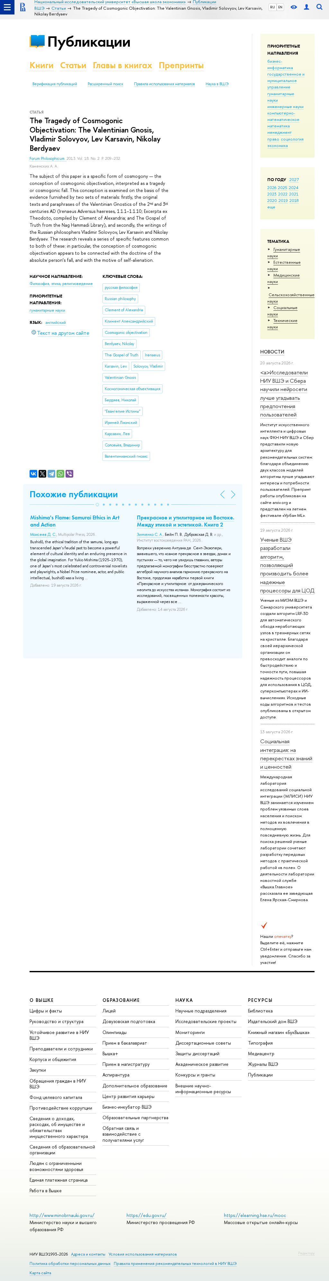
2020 (272, 200)
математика (278, 126)
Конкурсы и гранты (195, 1075)
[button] (97, 504)
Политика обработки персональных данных (70, 1263)
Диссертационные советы (203, 1043)
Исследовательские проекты (205, 1021)
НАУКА (184, 1000)
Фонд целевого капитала (56, 1097)
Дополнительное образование (134, 1086)
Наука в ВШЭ (217, 84)
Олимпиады (114, 1032)
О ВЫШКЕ (42, 1000)
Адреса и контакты (88, 1254)
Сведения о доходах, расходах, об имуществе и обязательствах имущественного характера (59, 1127)
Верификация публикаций (54, 84)
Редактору (306, 1253)
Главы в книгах (122, 65)
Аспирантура (115, 1075)
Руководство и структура (57, 1021)
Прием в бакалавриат (124, 1043)
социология (292, 139)
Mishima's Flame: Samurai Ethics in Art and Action (75, 521)
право (273, 139)
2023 (272, 194)
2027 (294, 179)
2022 (283, 194)
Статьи (73, 65)
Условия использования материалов (143, 1254)
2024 (293, 187)
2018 (294, 200)
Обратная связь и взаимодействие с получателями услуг (123, 1134)
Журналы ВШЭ (263, 1064)
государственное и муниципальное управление (286, 80)
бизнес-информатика (280, 64)
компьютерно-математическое (283, 116)
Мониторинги (190, 1032)
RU (272, 7)
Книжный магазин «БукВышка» (279, 1032)
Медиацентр (261, 1053)
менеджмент (279, 132)
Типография (260, 1043)
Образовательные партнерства (135, 1117)
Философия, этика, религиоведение (61, 283)
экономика (277, 145)
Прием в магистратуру (126, 1064)
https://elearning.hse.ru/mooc (255, 1215)
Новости (272, 351)
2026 (271, 187)
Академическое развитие (201, 1064)
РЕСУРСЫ (260, 1000)
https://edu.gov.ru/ (146, 1215)
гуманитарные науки (47, 310)
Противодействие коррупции (61, 1108)
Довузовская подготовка (128, 1021)
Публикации (88, 41)
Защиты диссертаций (197, 1053)
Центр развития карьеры (128, 1096)
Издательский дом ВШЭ (273, 1021)
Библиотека (260, 1011)
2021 (293, 194)
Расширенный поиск (105, 84)
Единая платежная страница (59, 1180)
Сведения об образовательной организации (62, 1150)
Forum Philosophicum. (48, 158)
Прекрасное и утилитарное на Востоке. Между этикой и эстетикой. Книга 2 (185, 521)
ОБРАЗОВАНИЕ (121, 1000)
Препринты (181, 65)
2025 (282, 187)
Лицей (109, 1011)
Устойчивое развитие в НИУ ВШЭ (59, 1035)
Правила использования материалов (164, 84)
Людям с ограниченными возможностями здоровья (56, 1166)
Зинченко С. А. (150, 534)
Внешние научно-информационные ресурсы (203, 1088)
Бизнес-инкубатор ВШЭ (127, 1107)
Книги (42, 65)
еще (271, 207)
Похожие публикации (74, 494)
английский (56, 322)
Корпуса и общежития (53, 1059)
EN (280, 7)
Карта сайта (40, 1273)
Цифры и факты (46, 1011)
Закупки (38, 1070)
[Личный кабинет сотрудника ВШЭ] (306, 7)
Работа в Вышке (46, 1190)
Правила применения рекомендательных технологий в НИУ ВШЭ (175, 1263)
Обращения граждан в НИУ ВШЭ (58, 1084)
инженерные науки (285, 106)
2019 (283, 200)
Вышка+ (110, 1053)
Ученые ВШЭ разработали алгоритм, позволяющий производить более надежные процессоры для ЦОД (287, 565)
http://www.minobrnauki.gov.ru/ (62, 1215)
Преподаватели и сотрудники (61, 1049)
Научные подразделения (201, 1011)
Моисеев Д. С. (43, 534)
